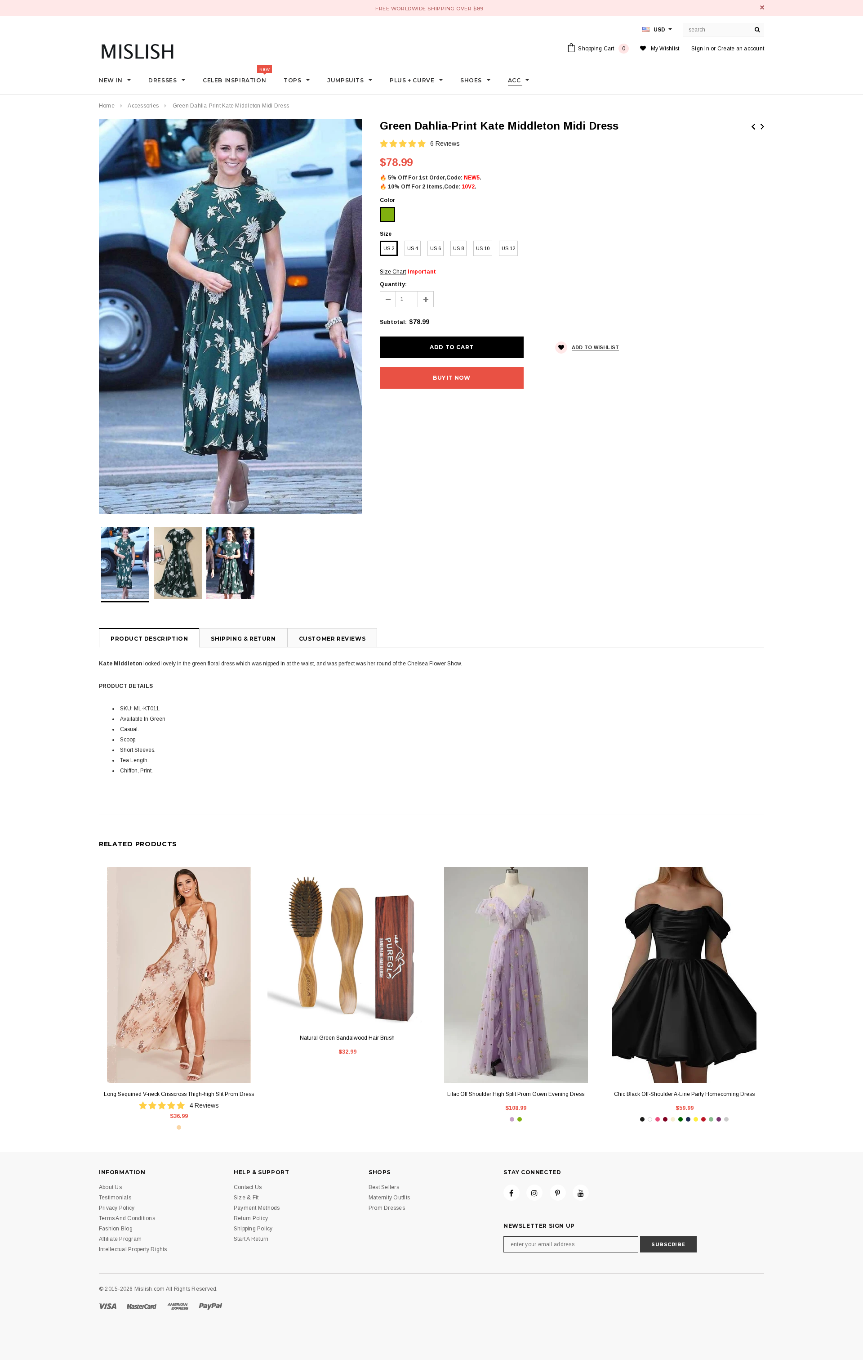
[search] (757, 29)
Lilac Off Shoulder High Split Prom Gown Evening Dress (515, 1094)
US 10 (482, 248)
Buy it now (451, 377)
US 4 (412, 248)
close (762, 7)
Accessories (143, 106)
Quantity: (393, 284)
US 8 (458, 248)
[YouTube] (581, 1193)
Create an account (740, 48)
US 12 (508, 248)
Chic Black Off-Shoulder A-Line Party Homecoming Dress (684, 1094)
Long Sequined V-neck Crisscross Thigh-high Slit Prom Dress (179, 1094)
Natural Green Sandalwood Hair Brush (347, 1038)
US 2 (388, 248)
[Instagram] (534, 1193)
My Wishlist (665, 48)
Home (107, 106)
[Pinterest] (558, 1193)
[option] (230, 316)
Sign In (700, 48)
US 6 (435, 248)
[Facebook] (511, 1193)
